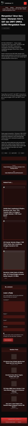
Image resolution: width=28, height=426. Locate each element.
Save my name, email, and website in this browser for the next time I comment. (13, 335)
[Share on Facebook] (8, 158)
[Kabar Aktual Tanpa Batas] (2, 3)
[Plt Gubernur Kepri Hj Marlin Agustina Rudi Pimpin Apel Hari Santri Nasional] (14, 356)
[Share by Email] (20, 158)
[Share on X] (10, 158)
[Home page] (2, 7)
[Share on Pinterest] (13, 158)
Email (5, 320)
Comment (6, 300)
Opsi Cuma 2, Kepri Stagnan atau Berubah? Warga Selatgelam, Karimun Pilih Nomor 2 (14, 405)
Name (5, 314)
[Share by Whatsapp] (18, 158)
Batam (22, 153)
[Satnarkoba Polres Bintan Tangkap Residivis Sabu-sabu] (14, 370)
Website (5, 327)
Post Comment (8, 340)
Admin (6, 153)
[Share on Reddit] (15, 158)
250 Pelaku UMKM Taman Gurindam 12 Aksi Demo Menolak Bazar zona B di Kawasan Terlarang (14, 390)
